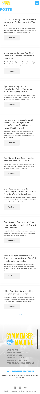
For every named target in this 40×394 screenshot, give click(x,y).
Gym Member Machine (20, 371)
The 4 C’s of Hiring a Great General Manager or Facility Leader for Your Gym (20, 22)
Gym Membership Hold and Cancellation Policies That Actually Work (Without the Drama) (19, 89)
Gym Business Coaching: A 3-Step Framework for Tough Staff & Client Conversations (20, 225)
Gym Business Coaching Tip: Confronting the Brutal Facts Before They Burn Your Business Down (20, 191)
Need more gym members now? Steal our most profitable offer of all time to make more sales (20, 258)
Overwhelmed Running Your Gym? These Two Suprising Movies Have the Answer (19, 55)
